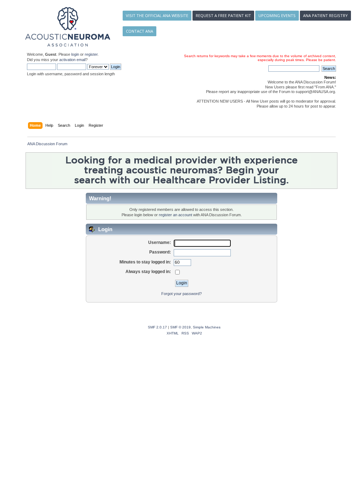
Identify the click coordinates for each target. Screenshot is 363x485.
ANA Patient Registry (325, 15)
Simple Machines (206, 327)
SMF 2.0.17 (157, 327)
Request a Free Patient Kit (223, 15)
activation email (72, 60)
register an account (175, 215)
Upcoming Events (277, 15)
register (91, 54)
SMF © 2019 (180, 327)
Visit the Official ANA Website (157, 15)
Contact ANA (139, 31)
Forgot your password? (181, 293)
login (75, 54)
